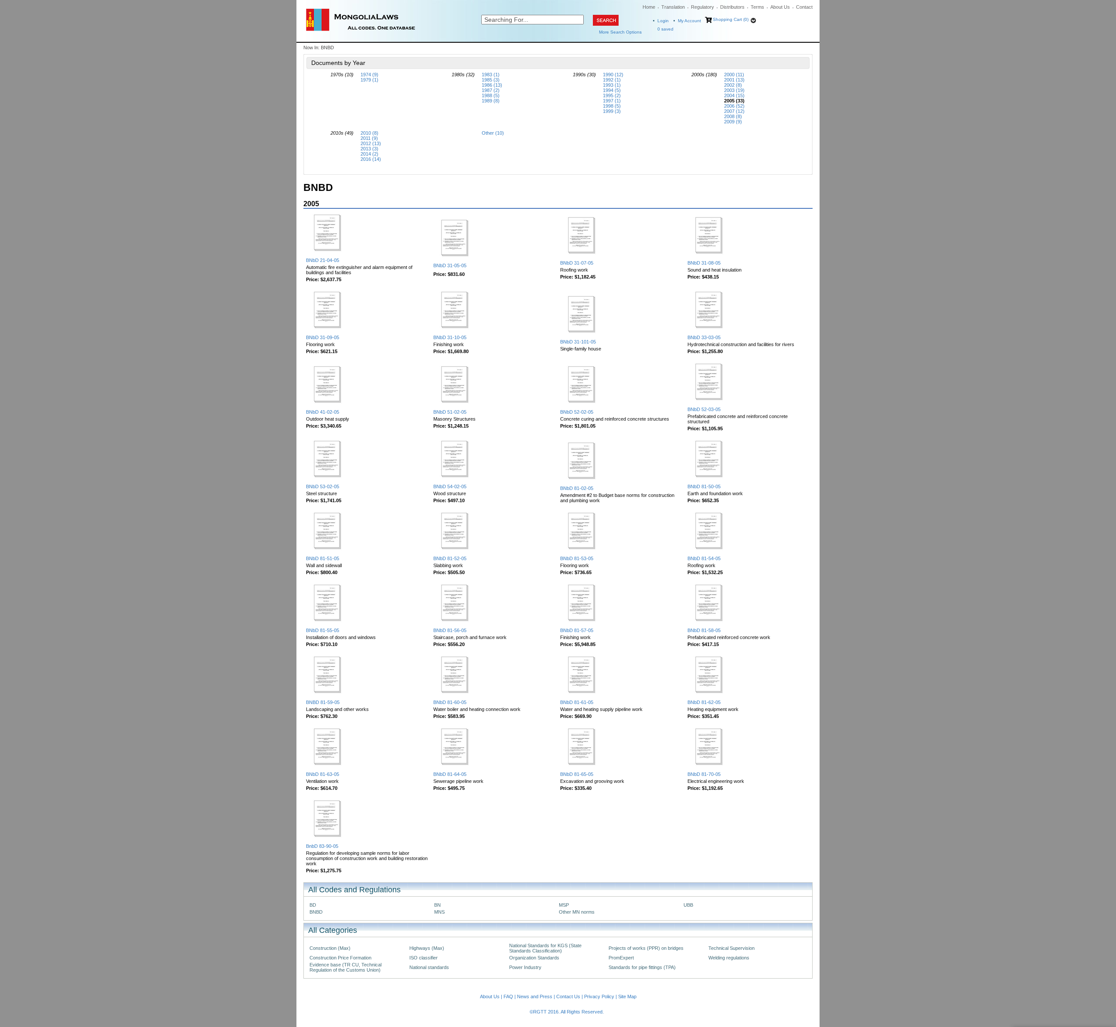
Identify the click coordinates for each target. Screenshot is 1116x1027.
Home (649, 7)
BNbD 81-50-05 (704, 486)
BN (437, 905)
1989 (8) (491, 100)
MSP (564, 905)
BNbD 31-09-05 (322, 337)
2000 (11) (734, 74)
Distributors (732, 7)
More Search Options (620, 32)
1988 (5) (491, 95)
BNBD (316, 912)
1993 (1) (612, 85)
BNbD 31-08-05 (704, 262)
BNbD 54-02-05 (449, 486)
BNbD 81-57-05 (576, 630)
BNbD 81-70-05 (704, 774)
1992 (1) (612, 79)
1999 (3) (612, 111)
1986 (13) (492, 85)
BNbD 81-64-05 (449, 774)
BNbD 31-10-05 (449, 337)
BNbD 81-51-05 (322, 558)
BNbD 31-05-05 (449, 265)
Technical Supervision (731, 948)
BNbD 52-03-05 (704, 409)
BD (313, 905)
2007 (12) (734, 111)
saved (665, 29)
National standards (429, 967)
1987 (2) (491, 90)
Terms (757, 7)
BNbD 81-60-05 (449, 702)
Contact (804, 7)
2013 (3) (369, 148)
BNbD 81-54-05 (704, 558)
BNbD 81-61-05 (576, 702)
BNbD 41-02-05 (322, 412)
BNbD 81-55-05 (322, 630)
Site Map (627, 996)
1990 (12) (613, 74)
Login (663, 20)
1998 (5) (612, 106)
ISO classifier (423, 957)
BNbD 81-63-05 (322, 774)
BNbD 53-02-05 (322, 486)
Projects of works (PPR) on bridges (646, 948)
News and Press (534, 996)
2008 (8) (733, 116)
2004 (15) (734, 95)
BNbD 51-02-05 (449, 412)
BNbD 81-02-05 (576, 488)
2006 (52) (734, 106)
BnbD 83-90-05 (322, 846)
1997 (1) (612, 100)
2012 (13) (371, 143)
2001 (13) (734, 79)
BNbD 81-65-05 (576, 774)
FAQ (508, 996)
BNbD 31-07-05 (576, 262)
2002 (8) (733, 85)
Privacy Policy (599, 996)
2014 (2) (369, 153)
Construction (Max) (330, 948)
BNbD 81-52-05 (449, 558)
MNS (439, 912)
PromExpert (621, 957)
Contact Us (568, 996)
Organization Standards (534, 957)
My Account (689, 20)
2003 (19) (734, 90)
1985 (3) (491, 79)
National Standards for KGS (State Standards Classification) (545, 948)
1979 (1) (369, 79)
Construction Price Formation (340, 957)
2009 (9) (733, 121)
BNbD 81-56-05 (449, 630)
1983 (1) (491, 74)
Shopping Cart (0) (731, 19)
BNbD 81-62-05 (704, 702)
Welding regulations (728, 957)
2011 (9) (369, 138)
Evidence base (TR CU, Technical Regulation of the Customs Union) (345, 967)
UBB (688, 905)
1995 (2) (612, 95)
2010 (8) (369, 133)
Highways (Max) (426, 948)
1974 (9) (369, 74)
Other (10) (493, 133)
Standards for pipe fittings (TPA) (642, 967)
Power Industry (525, 967)
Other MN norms (577, 912)
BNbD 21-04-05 (322, 260)
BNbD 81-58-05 (704, 630)
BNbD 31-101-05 (578, 341)
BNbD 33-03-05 (704, 337)
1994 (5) (612, 90)
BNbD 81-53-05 (576, 558)
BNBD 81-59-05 (323, 702)
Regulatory (702, 7)
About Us (780, 7)
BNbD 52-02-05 (576, 412)
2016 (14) (371, 159)
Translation (673, 7)
